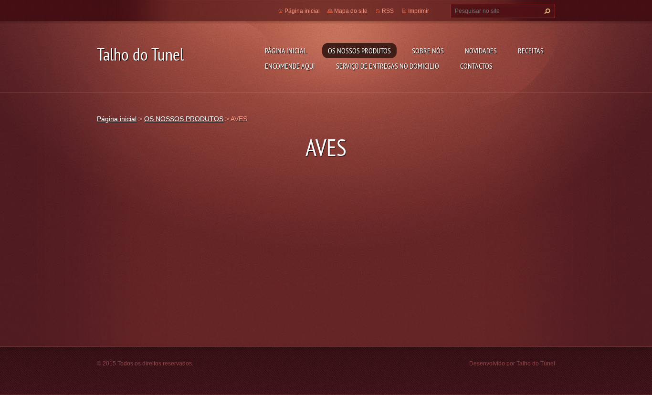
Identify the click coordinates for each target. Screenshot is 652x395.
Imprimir (418, 11)
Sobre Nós (428, 50)
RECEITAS (531, 50)
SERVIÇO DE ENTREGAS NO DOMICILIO (387, 66)
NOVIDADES (481, 50)
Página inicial (286, 50)
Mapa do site (351, 11)
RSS (388, 11)
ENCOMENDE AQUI (290, 66)
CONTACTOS (476, 66)
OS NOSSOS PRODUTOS (359, 50)
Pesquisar (546, 11)
